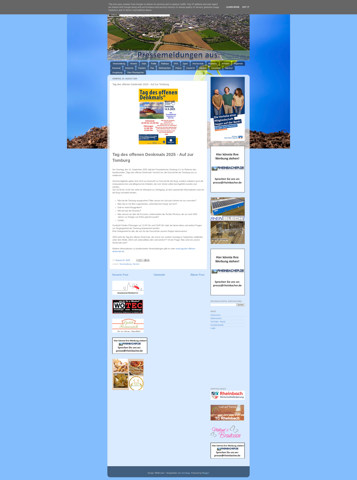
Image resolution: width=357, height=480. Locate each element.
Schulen (225, 63)
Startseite (159, 274)
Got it (245, 7)
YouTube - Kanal (218, 322)
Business (212, 63)
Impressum (215, 315)
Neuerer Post (120, 274)
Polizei (178, 68)
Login (213, 328)
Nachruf (228, 68)
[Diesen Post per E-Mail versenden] (137, 260)
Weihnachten (165, 68)
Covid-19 (190, 68)
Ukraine (202, 68)
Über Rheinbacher (135, 72)
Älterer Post (197, 274)
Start (144, 63)
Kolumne (129, 68)
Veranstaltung (119, 63)
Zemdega (186, 473)
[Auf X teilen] (143, 260)
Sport (185, 63)
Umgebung (117, 72)
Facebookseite (217, 325)
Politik (153, 63)
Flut (152, 68)
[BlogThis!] (140, 260)
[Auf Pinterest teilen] (148, 260)
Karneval (116, 68)
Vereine (133, 63)
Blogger (205, 473)
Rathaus (165, 63)
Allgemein (238, 63)
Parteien (142, 68)
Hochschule (198, 63)
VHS (176, 63)
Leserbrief (215, 68)
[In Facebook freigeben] (145, 260)
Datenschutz (216, 318)
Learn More (232, 7)
